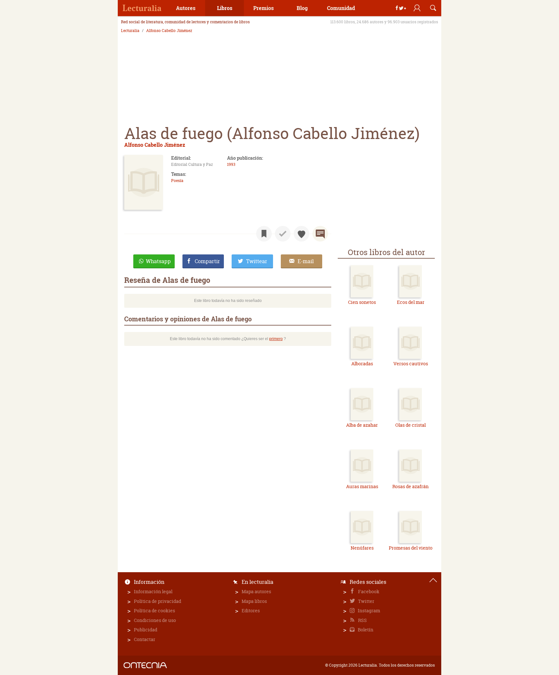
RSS (362, 620)
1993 (231, 164)
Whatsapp (158, 261)
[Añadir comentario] (320, 233)
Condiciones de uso (155, 620)
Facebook (368, 591)
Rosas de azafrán (410, 486)
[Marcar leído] (282, 233)
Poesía (177, 180)
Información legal (153, 591)
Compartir (207, 261)
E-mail (306, 261)
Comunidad (341, 8)
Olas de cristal (410, 425)
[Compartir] (401, 8)
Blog (302, 8)
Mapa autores (256, 591)
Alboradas (362, 363)
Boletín (365, 630)
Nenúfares (362, 548)
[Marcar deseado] (301, 233)
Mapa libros (254, 601)
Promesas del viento (411, 548)
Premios (263, 8)
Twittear (256, 261)
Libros (224, 8)
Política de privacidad (157, 601)
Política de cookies (154, 610)
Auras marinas (362, 486)
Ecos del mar (410, 302)
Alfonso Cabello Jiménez (169, 30)
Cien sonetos (362, 302)
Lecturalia (130, 30)
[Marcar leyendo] (264, 233)
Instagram (368, 610)
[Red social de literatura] (142, 8)
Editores (251, 610)
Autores (185, 8)
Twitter (365, 601)
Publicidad (145, 630)
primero (276, 339)
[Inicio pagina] (433, 580)
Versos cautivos (410, 363)
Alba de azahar (362, 425)
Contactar (144, 639)
